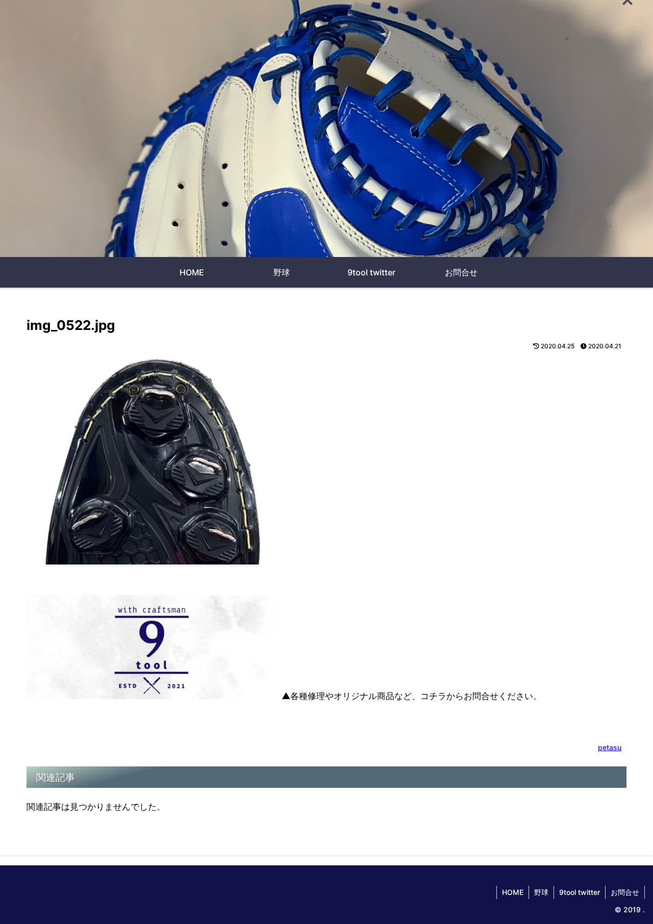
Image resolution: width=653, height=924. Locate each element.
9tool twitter (579, 892)
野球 (541, 892)
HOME (512, 892)
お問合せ (625, 892)
